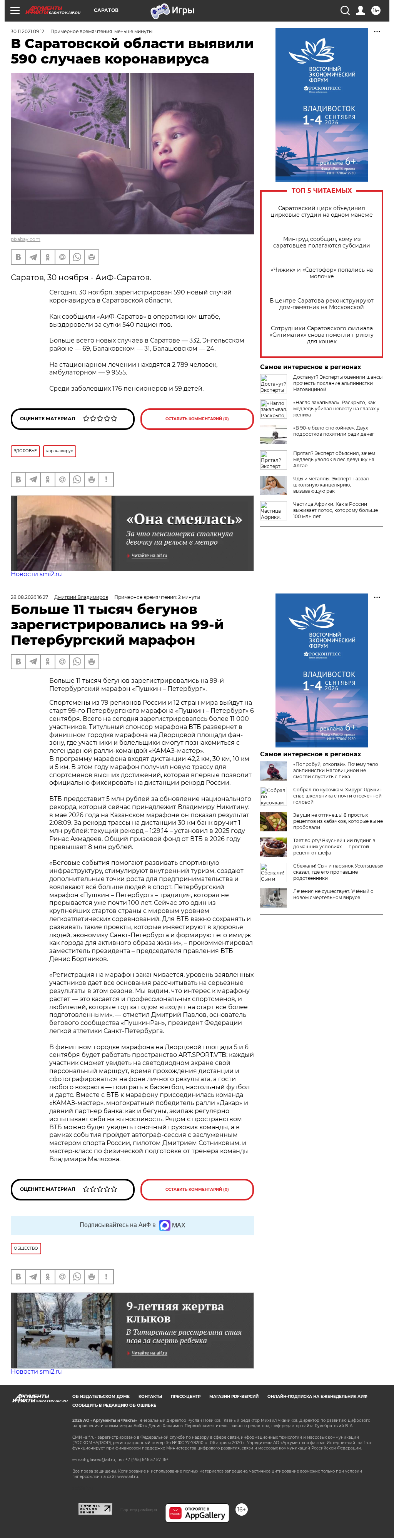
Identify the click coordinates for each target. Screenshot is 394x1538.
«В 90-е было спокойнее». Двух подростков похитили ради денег (333, 431)
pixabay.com (25, 239)
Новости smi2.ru (36, 574)
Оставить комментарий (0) (197, 418)
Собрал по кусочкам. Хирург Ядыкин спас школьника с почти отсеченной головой (337, 796)
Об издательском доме (101, 1396)
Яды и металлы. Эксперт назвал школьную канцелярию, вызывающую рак (331, 485)
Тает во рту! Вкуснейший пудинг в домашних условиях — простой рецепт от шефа (334, 847)
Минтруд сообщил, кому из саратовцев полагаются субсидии (321, 242)
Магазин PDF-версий (234, 1396)
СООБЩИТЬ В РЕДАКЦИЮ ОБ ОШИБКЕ (114, 1405)
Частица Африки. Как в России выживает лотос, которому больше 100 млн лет (335, 510)
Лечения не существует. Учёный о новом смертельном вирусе (333, 894)
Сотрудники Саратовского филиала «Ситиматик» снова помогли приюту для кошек (322, 335)
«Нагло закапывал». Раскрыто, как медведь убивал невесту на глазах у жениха (336, 409)
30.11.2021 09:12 (27, 31)
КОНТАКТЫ (150, 1396)
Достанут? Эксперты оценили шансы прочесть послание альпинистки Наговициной (337, 383)
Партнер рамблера (138, 1509)
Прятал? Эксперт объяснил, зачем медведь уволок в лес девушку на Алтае (334, 459)
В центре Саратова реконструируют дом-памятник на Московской (322, 304)
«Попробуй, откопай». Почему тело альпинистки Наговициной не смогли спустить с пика (335, 770)
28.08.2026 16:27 (29, 597)
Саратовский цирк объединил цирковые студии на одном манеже (321, 211)
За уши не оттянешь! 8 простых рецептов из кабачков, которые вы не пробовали (338, 821)
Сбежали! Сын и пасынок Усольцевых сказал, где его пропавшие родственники (338, 872)
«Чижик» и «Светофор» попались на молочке (322, 273)
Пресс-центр (185, 1396)
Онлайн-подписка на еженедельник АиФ (317, 1396)
